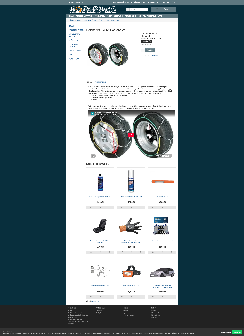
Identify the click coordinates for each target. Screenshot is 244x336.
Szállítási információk (75, 313)
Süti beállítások (226, 332)
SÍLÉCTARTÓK (118, 16)
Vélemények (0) (100, 82)
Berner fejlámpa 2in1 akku (131, 286)
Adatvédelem (72, 317)
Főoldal (72, 20)
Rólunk (70, 311)
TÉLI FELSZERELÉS (150, 16)
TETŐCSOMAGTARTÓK (84, 16)
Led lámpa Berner (162, 196)
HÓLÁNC (72, 16)
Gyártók (125, 311)
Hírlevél (154, 317)
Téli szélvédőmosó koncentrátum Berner (100, 197)
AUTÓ (160, 16)
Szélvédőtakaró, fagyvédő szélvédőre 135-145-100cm (162, 286)
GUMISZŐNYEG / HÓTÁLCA (103, 16)
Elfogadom (237, 332)
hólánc (94, 301)
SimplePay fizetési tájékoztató (78, 321)
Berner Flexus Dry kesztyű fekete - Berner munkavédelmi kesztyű (131, 242)
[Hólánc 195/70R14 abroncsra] (108, 54)
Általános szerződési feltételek (78, 315)
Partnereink (71, 324)
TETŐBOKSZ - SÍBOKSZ (133, 16)
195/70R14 (100, 301)
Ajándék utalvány (128, 313)
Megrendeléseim (157, 313)
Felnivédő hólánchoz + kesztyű (162, 241)
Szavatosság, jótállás (75, 319)
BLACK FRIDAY (74, 59)
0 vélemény (154, 55)
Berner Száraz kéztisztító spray (131, 196)
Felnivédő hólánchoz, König (100, 286)
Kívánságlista (155, 315)
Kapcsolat (99, 311)
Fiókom (153, 311)
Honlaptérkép (100, 313)
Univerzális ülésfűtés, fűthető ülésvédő (100, 242)
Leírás (89, 82)
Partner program (128, 315)
